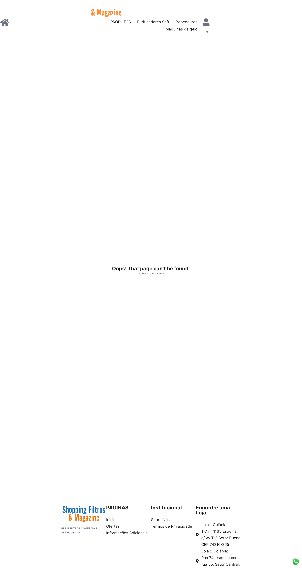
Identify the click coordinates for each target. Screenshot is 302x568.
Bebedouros (186, 22)
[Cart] (207, 32)
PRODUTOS (120, 22)
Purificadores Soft (153, 22)
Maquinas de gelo (181, 29)
